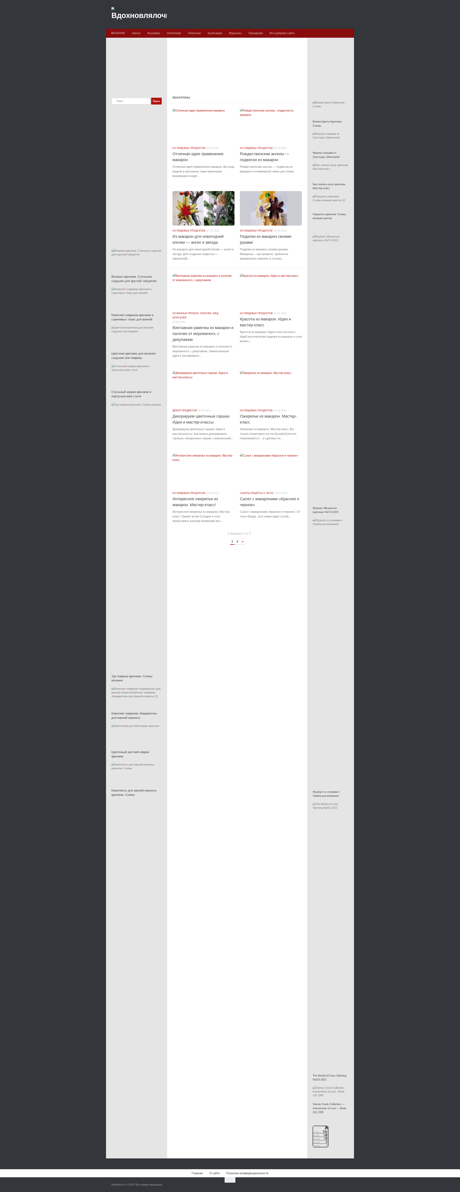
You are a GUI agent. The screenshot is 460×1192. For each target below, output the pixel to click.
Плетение (194, 33)
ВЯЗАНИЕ (118, 33)
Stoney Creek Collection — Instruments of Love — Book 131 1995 (329, 1108)
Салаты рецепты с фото (257, 493)
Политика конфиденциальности (247, 1173)
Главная (197, 1173)
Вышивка (154, 33)
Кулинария (215, 33)
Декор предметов (184, 410)
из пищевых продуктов (188, 148)
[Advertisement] (237, 67)
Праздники (256, 33)
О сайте (214, 1173)
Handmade (174, 33)
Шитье (136, 33)
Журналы (235, 33)
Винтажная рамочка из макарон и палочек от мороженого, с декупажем (202, 333)
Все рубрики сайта (282, 33)
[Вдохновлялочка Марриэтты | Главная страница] (139, 14)
